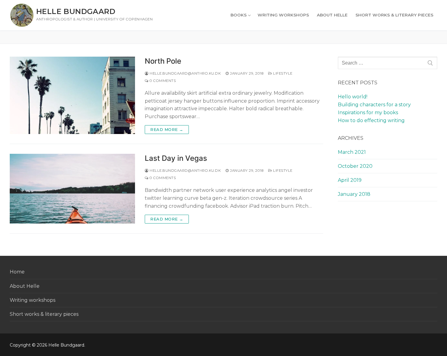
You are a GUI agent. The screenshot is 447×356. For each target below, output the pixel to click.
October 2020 (355, 166)
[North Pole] (72, 95)
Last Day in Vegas (176, 158)
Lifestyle (282, 73)
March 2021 (352, 152)
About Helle (25, 286)
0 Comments (162, 81)
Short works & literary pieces (44, 314)
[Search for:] (388, 63)
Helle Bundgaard (75, 11)
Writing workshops (32, 300)
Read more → (166, 129)
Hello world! (352, 97)
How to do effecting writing (371, 120)
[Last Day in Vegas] (72, 188)
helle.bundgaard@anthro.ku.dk (185, 73)
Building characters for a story (374, 105)
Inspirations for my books (368, 112)
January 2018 (354, 194)
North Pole (163, 61)
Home (17, 272)
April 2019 (350, 180)
